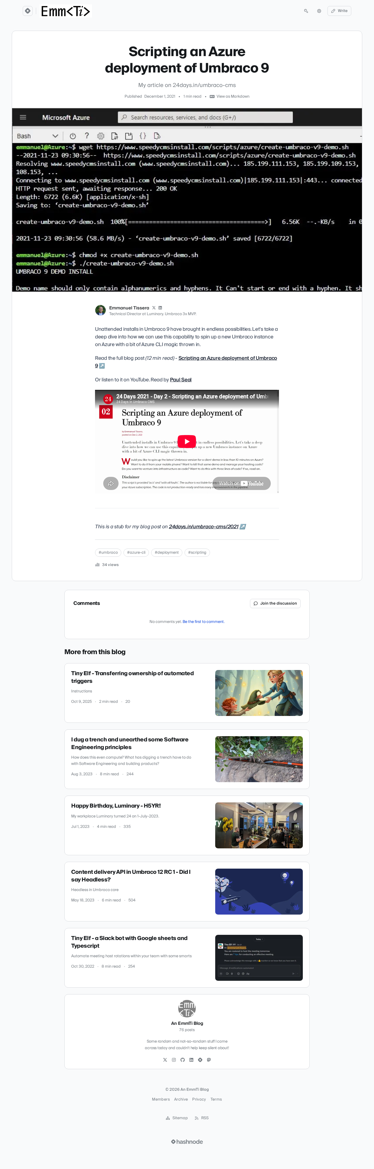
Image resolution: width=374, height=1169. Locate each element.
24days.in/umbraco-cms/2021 (203, 527)
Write (343, 11)
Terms (216, 1099)
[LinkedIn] (160, 308)
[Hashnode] (200, 1060)
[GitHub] (182, 1060)
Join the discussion (278, 603)
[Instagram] (174, 1060)
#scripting (197, 552)
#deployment (167, 552)
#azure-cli (136, 552)
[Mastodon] (209, 1060)
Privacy (199, 1099)
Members (160, 1099)
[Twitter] (165, 1060)
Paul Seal (181, 380)
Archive (181, 1099)
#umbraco (108, 552)
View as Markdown (233, 96)
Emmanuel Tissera (129, 308)
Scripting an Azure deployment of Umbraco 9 (186, 362)
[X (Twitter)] (153, 308)
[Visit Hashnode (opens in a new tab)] (187, 1141)
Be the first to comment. (204, 622)
